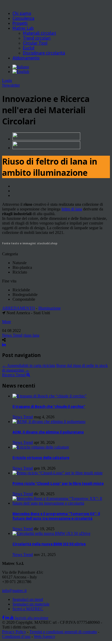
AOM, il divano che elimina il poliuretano (48, 432)
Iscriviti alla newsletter (31, 618)
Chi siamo (22, 13)
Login (7, 80)
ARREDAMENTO (18, 308)
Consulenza (23, 18)
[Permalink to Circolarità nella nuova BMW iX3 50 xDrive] (51, 533)
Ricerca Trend (14, 375)
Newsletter (11, 85)
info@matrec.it (14, 590)
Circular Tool (35, 43)
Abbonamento (26, 58)
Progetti (20, 23)
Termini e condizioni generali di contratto (63, 632)
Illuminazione (49, 308)
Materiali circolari (39, 33)
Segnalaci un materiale (31, 604)
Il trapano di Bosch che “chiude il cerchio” (49, 406)
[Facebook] (3, 617)
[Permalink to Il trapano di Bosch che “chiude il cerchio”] (49, 396)
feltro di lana (71, 209)
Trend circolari (37, 38)
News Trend (12, 335)
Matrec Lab (23, 28)
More (6, 321)
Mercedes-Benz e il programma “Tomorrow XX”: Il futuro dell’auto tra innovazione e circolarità (56, 516)
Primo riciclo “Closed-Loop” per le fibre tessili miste (58, 483)
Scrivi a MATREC (28, 609)
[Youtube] (12, 617)
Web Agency (44, 636)
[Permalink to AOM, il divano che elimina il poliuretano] (49, 421)
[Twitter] (7, 617)
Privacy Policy (14, 632)
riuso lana (31, 335)
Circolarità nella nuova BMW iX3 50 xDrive (49, 544)
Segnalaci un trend (28, 599)
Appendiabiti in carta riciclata (28, 365)
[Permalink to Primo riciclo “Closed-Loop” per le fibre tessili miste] (58, 473)
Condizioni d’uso (16, 636)
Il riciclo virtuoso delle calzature (41, 457)
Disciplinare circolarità (44, 53)
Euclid (28, 48)
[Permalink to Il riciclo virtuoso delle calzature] (41, 447)
